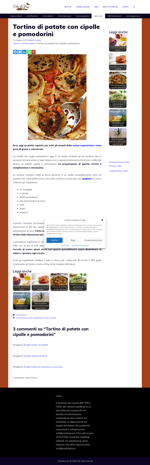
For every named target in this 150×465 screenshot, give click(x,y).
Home (16, 43)
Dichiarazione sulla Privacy (80, 245)
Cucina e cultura (16, 16)
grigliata (87, 178)
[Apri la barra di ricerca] (134, 6)
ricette (46, 318)
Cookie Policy (65, 245)
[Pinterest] (33, 52)
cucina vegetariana (35, 318)
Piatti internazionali (114, 16)
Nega (73, 240)
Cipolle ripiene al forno (35, 356)
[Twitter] (20, 52)
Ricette (68, 7)
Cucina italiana (83, 7)
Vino (96, 7)
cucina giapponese (133, 16)
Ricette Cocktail (110, 7)
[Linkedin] (24, 52)
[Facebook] (15, 52)
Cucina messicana (64, 16)
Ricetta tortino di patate (36, 344)
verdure (53, 318)
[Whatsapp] (29, 52)
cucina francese (32, 16)
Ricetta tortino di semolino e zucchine (43, 366)
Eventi (125, 7)
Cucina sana (98, 16)
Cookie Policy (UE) (118, 170)
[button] (102, 220)
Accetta (54, 240)
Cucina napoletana (82, 16)
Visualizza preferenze (93, 240)
